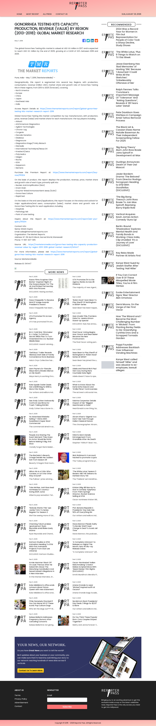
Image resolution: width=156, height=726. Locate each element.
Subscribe (67, 706)
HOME (19, 14)
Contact (18, 706)
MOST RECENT (32, 14)
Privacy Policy (21, 699)
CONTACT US (61, 14)
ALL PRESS (47, 14)
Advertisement (21, 702)
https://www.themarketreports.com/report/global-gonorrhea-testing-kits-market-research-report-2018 (56, 253)
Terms (17, 695)
